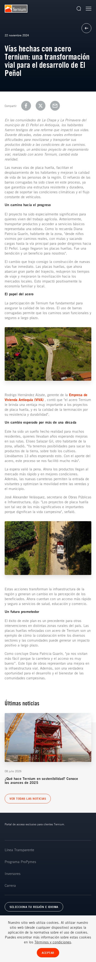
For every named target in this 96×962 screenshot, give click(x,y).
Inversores (13, 873)
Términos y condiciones (52, 942)
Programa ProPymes (20, 862)
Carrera (10, 885)
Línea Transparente (19, 850)
